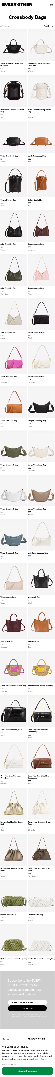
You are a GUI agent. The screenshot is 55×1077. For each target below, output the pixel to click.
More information (42, 1059)
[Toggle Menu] (37, 4)
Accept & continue (27, 1071)
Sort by (49, 26)
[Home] (17, 4)
